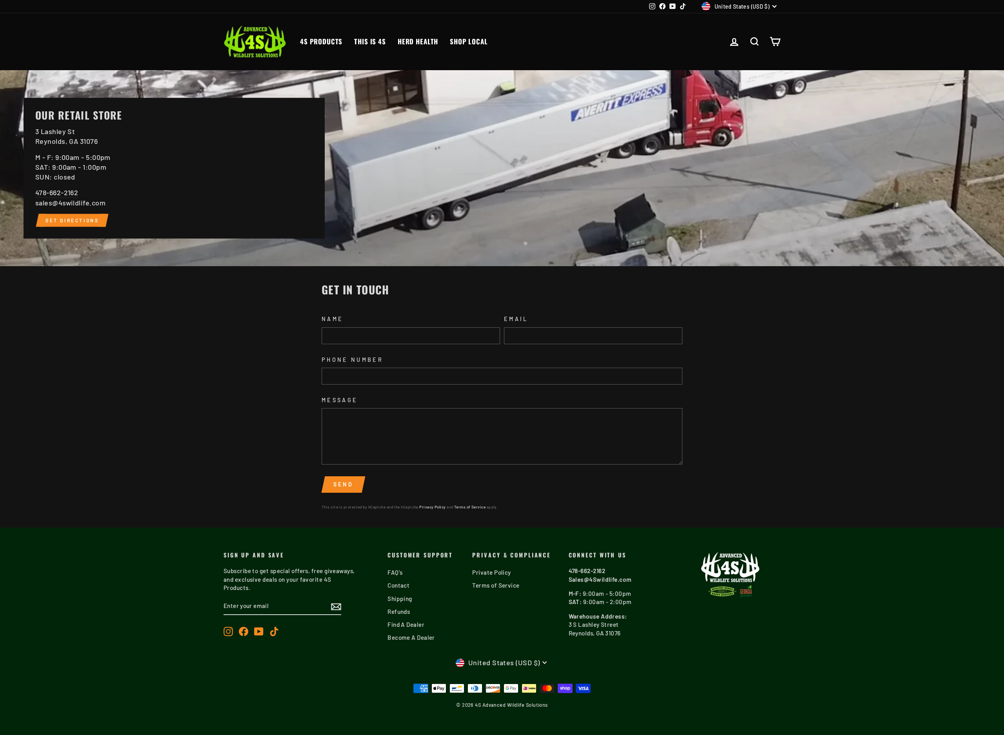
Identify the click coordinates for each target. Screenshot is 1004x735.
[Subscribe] (336, 606)
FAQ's (394, 572)
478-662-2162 (56, 192)
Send (343, 484)
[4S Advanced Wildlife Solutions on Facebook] (243, 631)
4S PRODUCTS (321, 41)
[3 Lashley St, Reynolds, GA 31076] (502, 168)
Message (340, 400)
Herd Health (418, 41)
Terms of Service (470, 507)
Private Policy (491, 572)
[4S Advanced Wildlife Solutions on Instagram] (228, 631)
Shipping (399, 598)
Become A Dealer (411, 637)
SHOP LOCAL (469, 41)
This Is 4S (370, 41)
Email (516, 319)
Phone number (352, 359)
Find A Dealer (405, 624)
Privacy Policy (432, 507)
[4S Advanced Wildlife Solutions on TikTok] (274, 631)
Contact (398, 585)
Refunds (398, 611)
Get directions (72, 220)
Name (332, 319)
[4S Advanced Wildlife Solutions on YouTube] (259, 631)
